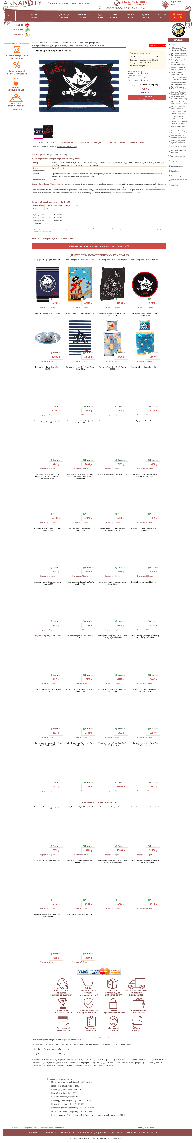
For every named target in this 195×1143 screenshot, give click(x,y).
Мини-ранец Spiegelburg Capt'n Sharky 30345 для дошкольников (145, 637)
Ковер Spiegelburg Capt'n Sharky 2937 (48, 260)
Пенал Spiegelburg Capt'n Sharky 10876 (145, 582)
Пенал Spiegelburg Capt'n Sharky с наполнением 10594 (112, 529)
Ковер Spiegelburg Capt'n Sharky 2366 (80, 260)
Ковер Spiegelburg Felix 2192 (64, 1093)
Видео (97, 142)
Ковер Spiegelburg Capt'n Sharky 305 (145, 421)
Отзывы (83, 142)
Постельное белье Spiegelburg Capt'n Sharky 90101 (145, 314)
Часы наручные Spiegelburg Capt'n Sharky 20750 (80, 529)
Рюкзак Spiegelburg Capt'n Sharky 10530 (112, 474)
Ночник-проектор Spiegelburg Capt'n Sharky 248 (47, 422)
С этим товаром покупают (126, 142)
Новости (65, 1132)
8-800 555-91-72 (129, 4)
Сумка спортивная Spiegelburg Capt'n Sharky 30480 (47, 583)
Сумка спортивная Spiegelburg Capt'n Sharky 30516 (112, 583)
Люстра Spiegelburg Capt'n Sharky (47, 313)
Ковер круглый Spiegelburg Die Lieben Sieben (71, 1100)
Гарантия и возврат (81, 3)
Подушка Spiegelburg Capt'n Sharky (48, 636)
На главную (35, 1132)
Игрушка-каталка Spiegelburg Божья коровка (71, 1111)
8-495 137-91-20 (130, 1)
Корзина (177, 1)
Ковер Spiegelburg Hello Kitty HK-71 (68, 1089)
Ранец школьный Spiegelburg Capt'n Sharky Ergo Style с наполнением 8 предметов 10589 (47, 476)
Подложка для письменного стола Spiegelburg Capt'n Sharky (145, 475)
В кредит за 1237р (147, 92)
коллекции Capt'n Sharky (67, 146)
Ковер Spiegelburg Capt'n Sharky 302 (112, 421)
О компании (51, 1132)
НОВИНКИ (18, 30)
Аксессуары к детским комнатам (62, 42)
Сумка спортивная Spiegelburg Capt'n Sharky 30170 (145, 529)
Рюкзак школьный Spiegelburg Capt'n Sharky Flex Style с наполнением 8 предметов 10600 (80, 476)
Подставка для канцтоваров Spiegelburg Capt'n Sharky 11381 (145, 690)
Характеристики (44, 142)
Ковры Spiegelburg (94, 42)
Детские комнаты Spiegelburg (56, 1049)
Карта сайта (141, 1132)
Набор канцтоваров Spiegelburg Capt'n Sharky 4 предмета (145, 744)
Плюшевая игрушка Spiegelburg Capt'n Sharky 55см (80, 368)
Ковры (81, 42)
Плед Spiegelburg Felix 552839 (65, 1086)
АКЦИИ (19, 25)
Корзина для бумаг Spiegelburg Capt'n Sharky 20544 (47, 529)
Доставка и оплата (58, 3)
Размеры (67, 142)
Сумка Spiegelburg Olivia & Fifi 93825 (68, 1104)
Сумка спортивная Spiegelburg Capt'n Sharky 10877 (80, 583)
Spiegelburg (37, 1049)
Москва (150, 1127)
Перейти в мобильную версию (24, 1127)
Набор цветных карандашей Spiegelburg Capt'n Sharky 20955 (47, 744)
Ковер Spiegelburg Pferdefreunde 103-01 (69, 1097)
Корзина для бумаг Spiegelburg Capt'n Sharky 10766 (80, 690)
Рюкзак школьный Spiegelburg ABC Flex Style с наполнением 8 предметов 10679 (88, 1115)
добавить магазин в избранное (51, 1127)
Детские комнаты (39, 42)
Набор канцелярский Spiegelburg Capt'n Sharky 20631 (112, 690)
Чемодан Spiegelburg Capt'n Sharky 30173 (47, 368)
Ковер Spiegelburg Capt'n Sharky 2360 (145, 260)
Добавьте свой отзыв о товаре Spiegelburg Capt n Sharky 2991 (99, 246)
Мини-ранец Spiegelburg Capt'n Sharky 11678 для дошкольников (112, 637)
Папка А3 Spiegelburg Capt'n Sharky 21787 (47, 690)
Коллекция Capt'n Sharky (54, 1054)
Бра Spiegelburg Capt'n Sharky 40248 (144, 367)
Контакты (155, 1132)
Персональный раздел (85, 1132)
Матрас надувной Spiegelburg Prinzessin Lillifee (73, 1108)
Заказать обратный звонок (138, 80)
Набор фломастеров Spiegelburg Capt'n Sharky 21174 (80, 744)
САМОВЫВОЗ (16, 35)
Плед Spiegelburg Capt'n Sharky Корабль (112, 260)
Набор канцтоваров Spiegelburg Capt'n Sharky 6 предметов (112, 744)
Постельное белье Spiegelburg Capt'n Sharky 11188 (80, 422)
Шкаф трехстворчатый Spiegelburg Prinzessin (71, 1082)
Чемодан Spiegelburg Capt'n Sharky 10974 (80, 637)
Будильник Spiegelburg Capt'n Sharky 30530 (112, 368)
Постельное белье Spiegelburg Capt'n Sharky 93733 (112, 314)
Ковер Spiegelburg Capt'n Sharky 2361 (80, 313)
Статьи (128, 1132)
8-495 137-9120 (142, 73)
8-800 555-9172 (142, 76)
